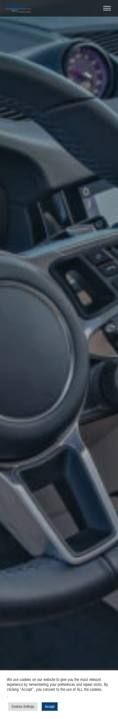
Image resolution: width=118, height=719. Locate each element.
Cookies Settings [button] (23, 706)
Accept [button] (49, 706)
